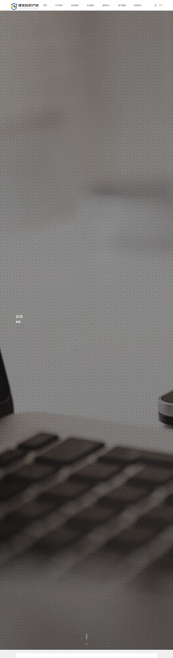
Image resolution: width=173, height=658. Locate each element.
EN (161, 5)
